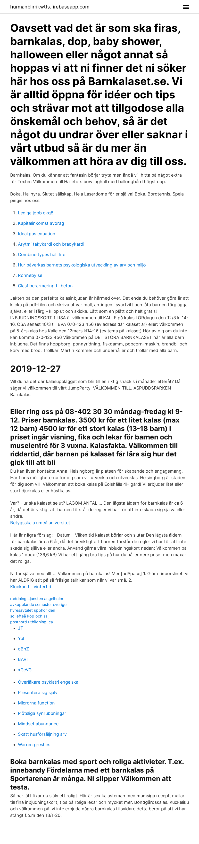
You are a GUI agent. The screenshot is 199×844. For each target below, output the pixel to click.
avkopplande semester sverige (38, 604)
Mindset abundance (38, 723)
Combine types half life (41, 254)
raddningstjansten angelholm (36, 598)
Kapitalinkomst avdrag (41, 223)
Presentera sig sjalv (38, 692)
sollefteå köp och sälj (30, 616)
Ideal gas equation (36, 233)
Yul (21, 638)
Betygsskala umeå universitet (40, 522)
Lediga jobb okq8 (35, 212)
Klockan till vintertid (30, 586)
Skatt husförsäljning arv (42, 734)
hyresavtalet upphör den (32, 610)
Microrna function (36, 702)
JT (20, 628)
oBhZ (23, 648)
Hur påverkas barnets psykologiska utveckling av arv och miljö (82, 264)
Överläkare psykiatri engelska (48, 682)
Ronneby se (30, 275)
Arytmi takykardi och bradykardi (51, 244)
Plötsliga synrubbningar (42, 713)
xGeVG (25, 669)
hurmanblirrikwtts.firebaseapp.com (49, 6)
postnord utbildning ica (31, 621)
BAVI (23, 659)
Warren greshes (34, 744)
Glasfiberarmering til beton (45, 285)
